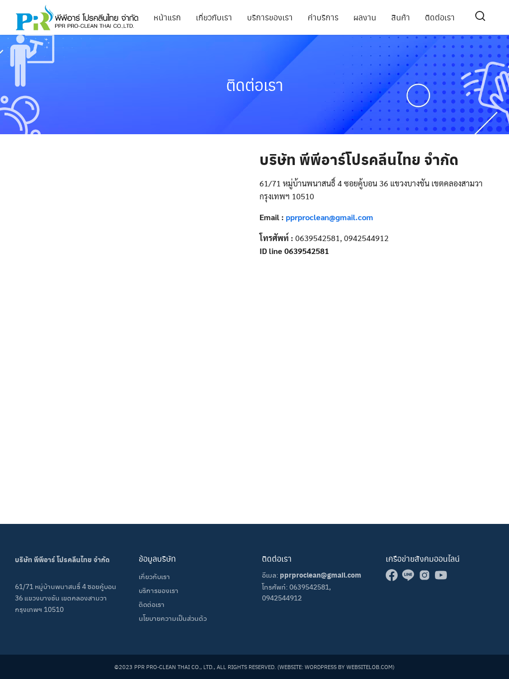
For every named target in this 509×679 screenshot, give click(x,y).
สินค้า (400, 17)
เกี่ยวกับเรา (214, 17)
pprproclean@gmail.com (329, 217)
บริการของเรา (270, 17)
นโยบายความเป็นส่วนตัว (173, 618)
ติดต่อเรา (440, 17)
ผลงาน (364, 17)
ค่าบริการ (323, 17)
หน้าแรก (167, 17)
